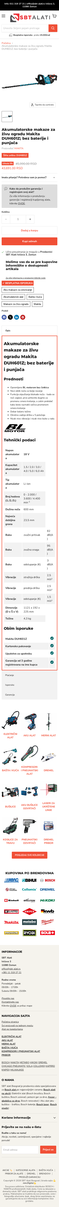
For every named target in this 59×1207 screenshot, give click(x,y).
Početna (6, 43)
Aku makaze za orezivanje (17, 289)
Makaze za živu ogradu (16, 304)
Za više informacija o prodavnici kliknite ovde (26, 278)
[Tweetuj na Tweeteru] (10, 317)
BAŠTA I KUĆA (46, 1170)
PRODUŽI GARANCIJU (29, 1177)
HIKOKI (34, 1062)
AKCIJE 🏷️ (7, 1170)
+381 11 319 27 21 (11, 972)
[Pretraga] (53, 28)
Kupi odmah (29, 241)
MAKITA (18, 148)
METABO (24, 1062)
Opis (7, 330)
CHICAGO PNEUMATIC (14, 1066)
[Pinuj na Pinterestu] (22, 317)
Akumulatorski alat (13, 296)
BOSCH (6, 1062)
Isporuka (9, 684)
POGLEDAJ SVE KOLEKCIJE (29, 855)
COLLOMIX (39, 1066)
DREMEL (42, 1062)
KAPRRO (50, 1066)
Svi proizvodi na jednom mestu (17, 1025)
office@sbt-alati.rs (11, 968)
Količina (6, 212)
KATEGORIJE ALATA (25, 1170)
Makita (37, 304)
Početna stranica (10, 1021)
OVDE (21, 203)
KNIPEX (6, 1069)
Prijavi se (48, 1149)
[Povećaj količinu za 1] (30, 219)
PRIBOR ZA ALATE (14, 1173)
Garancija (10, 694)
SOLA (29, 1066)
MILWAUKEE (17, 1069)
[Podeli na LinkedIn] (16, 317)
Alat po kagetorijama (12, 1029)
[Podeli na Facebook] (4, 317)
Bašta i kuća (35, 296)
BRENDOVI (44, 1173)
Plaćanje (9, 675)
